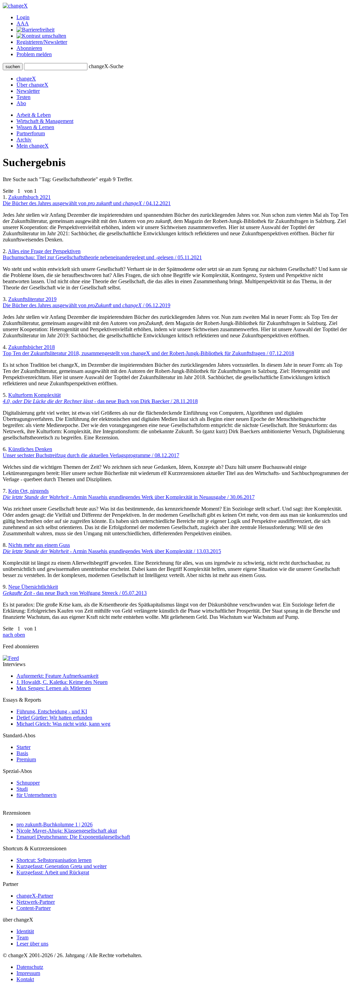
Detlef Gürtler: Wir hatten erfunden (54, 718)
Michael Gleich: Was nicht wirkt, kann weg (63, 724)
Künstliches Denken (91, 452)
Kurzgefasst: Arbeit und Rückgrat (52, 872)
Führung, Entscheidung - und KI (51, 711)
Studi (22, 789)
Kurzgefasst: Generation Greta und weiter (61, 866)
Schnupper (28, 783)
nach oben (14, 635)
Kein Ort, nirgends (129, 494)
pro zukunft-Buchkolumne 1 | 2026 (54, 824)
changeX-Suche (106, 66)
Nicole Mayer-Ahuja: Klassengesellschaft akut (66, 831)
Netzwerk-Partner (35, 902)
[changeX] (15, 6)
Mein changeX (32, 146)
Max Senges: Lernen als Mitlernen (53, 688)
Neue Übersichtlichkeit (75, 590)
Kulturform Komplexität (100, 398)
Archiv (24, 139)
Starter (23, 747)
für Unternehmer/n (36, 795)
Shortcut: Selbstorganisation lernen (54, 860)
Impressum (28, 973)
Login (22, 17)
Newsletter (28, 91)
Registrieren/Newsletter (41, 42)
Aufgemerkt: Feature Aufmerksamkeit (57, 676)
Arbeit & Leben (33, 115)
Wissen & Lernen (35, 127)
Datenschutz (29, 967)
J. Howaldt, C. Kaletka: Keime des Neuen (62, 682)
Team (22, 937)
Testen (23, 97)
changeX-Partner (34, 896)
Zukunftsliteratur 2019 (86, 302)
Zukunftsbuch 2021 (87, 200)
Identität (25, 931)
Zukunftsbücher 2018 (148, 350)
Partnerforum (30, 133)
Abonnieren (29, 48)
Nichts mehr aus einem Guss (112, 548)
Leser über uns (32, 944)
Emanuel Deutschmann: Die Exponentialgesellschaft (73, 837)
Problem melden (34, 54)
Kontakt (25, 979)
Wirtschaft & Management (44, 121)
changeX (26, 79)
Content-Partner (33, 908)
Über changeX (32, 85)
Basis (22, 753)
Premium (26, 759)
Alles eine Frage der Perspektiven (102, 254)
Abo (21, 103)
